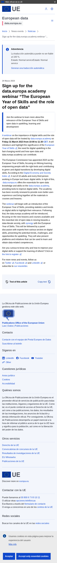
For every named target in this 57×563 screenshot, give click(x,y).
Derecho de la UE (10, 445)
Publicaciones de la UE (13, 461)
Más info (13, 544)
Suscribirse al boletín (12, 344)
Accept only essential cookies (33, 556)
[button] (52, 9)
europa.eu (24, 481)
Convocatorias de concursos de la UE (20, 449)
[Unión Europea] (22, 9)
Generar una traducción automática (27, 68)
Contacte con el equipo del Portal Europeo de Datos (26, 339)
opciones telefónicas (26, 501)
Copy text (42, 282)
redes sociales (42, 523)
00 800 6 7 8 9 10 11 (30, 497)
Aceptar (9, 556)
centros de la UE (45, 507)
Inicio (4, 31)
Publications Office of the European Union (23, 323)
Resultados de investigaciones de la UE (21, 453)
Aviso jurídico (8, 375)
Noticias (32, 31)
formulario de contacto (35, 504)
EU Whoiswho (9, 457)
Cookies (6, 379)
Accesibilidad (8, 383)
